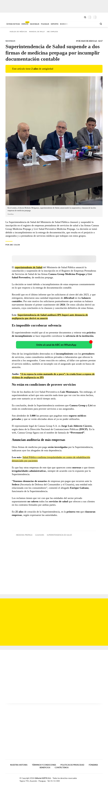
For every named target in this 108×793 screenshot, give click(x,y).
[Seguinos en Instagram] (101, 779)
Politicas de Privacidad (72, 765)
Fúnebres (93, 765)
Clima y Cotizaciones (80, 17)
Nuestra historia (18, 765)
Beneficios (45, 767)
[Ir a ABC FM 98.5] (92, 24)
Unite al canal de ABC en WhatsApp (56, 345)
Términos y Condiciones (44, 765)
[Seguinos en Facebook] (92, 779)
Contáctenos (61, 767)
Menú (101, 17)
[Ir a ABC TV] (73, 24)
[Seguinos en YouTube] (98, 779)
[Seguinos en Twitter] (95, 779)
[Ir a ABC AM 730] (81, 24)
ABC (10, 17)
